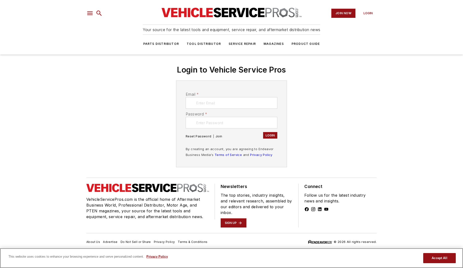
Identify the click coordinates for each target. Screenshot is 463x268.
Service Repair (242, 44)
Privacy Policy (261, 155)
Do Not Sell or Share (136, 242)
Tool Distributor (204, 44)
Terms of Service (228, 155)
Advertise (110, 242)
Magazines (274, 44)
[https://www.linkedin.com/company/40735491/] (319, 209)
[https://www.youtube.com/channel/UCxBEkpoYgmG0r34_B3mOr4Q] (326, 209)
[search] (99, 13)
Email (192, 94)
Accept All (439, 258)
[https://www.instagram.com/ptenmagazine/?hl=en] (313, 209)
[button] (90, 13)
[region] (231, 258)
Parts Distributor (161, 44)
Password (196, 114)
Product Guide (306, 44)
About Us (93, 242)
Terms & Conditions (192, 242)
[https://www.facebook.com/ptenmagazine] (306, 209)
